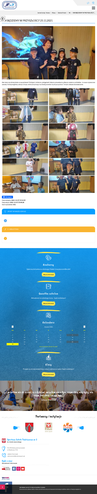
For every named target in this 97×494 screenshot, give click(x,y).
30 (12, 344)
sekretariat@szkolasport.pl (89, 3)
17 (24, 339)
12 (48, 337)
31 (24, 344)
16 (12, 339)
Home (48, 12)
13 (60, 337)
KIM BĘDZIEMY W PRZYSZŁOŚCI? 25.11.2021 (27, 20)
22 (84, 339)
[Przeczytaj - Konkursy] (48, 257)
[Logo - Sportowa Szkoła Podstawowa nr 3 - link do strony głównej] (9, 5)
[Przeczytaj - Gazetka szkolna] (48, 286)
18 (36, 339)
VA (68, 12)
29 (84, 342)
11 (36, 337)
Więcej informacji (5, 220)
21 (72, 339)
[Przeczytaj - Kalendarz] (48, 315)
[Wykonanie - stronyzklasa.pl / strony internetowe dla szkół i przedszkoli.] (5, 478)
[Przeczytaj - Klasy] (48, 357)
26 (48, 342)
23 (12, 342)
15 (84, 337)
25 (36, 342)
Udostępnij (8, 197)
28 (72, 342)
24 (24, 342)
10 (24, 337)
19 (48, 339)
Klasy (53, 12)
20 (60, 339)
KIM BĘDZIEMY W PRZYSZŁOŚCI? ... (83, 12)
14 (72, 337)
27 (60, 342)
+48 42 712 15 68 (93, 3)
